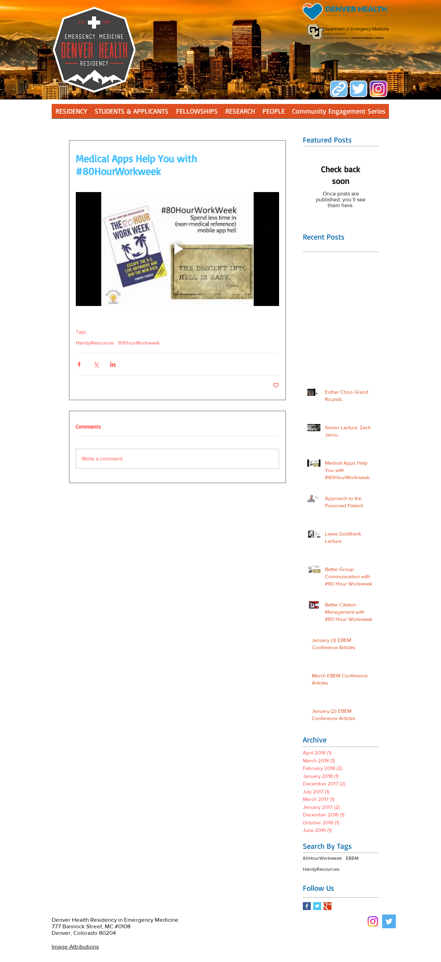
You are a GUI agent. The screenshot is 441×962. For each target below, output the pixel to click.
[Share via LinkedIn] (113, 364)
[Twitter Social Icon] (389, 921)
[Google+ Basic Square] (327, 906)
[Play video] (177, 249)
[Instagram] (373, 921)
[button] (240, 113)
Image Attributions (75, 946)
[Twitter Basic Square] (317, 906)
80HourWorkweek (139, 343)
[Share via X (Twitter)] (96, 364)
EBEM (352, 858)
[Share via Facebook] (79, 364)
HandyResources (95, 343)
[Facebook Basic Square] (307, 906)
